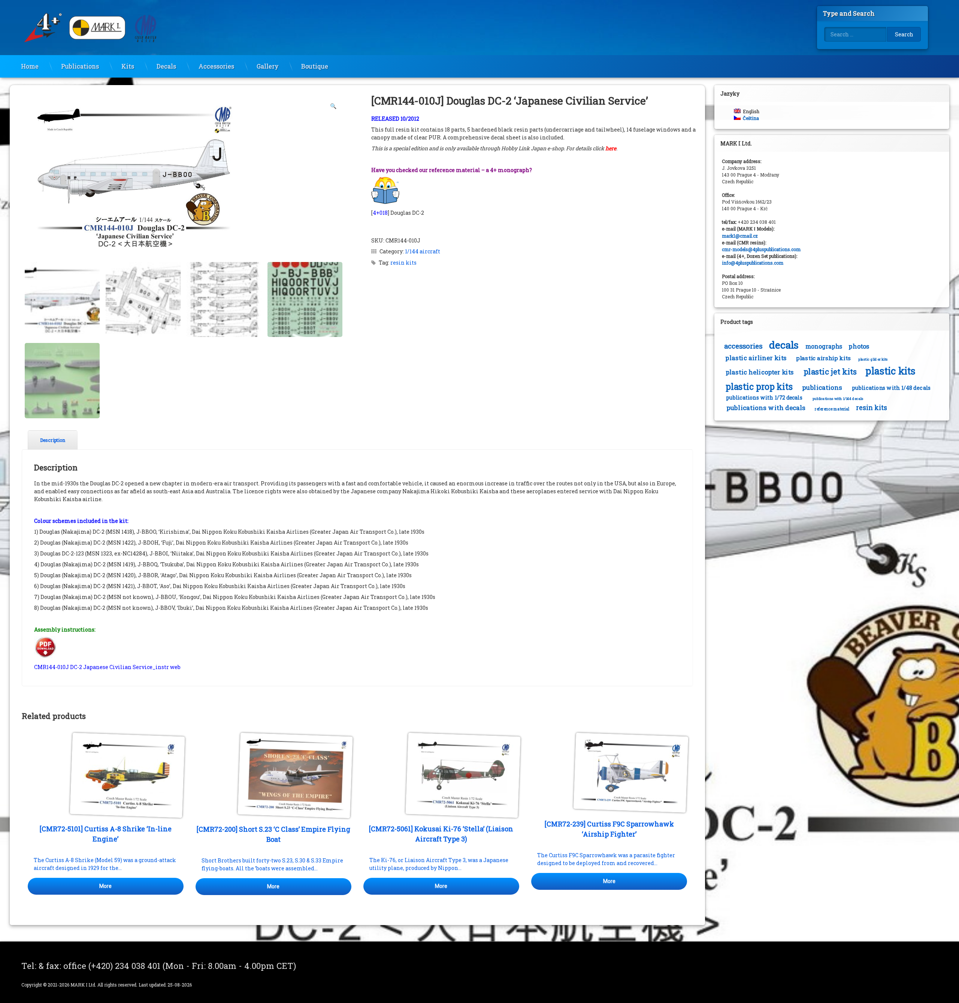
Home (30, 66)
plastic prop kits (759, 386)
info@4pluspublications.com (752, 263)
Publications (80, 66)
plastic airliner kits (756, 358)
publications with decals (766, 407)
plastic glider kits (873, 358)
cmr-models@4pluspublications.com (761, 249)
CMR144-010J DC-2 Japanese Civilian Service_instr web (107, 667)
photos (858, 346)
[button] (333, 106)
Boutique (314, 66)
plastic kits (891, 371)
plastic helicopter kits (760, 372)
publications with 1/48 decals (891, 387)
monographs (823, 346)
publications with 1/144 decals (838, 398)
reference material (832, 409)
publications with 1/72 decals (764, 397)
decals (784, 344)
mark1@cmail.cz (740, 236)
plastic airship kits (823, 358)
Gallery (268, 66)
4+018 (380, 212)
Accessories (216, 66)
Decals (166, 66)
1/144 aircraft (422, 251)
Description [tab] (52, 440)
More (105, 886)
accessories (743, 345)
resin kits (403, 262)
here (610, 148)
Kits (127, 66)
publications (822, 387)
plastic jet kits (830, 372)
